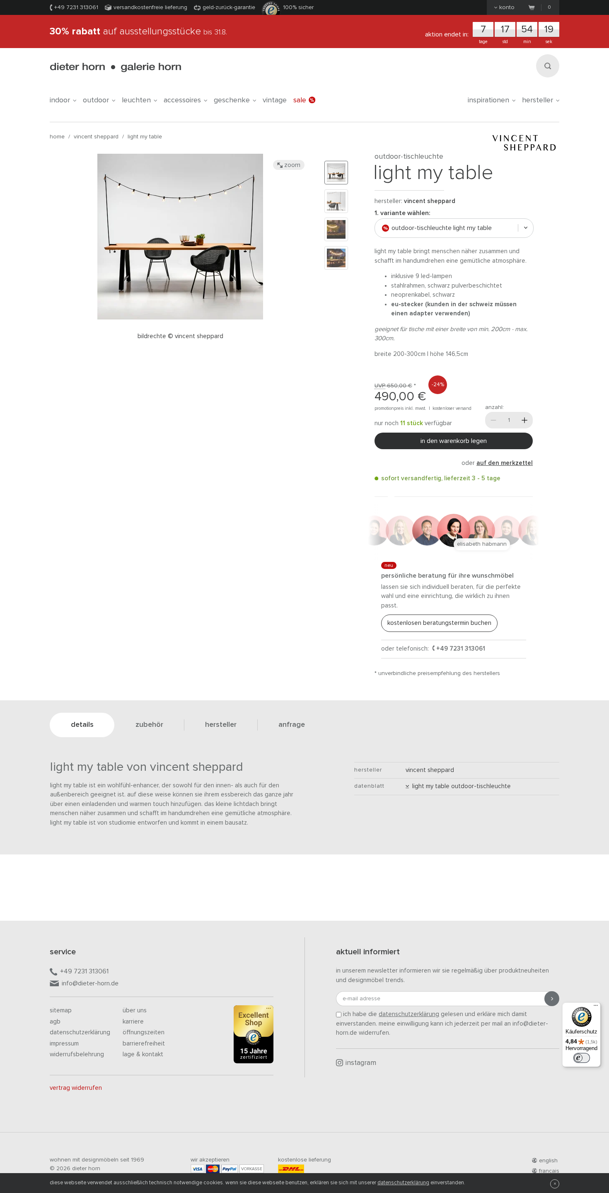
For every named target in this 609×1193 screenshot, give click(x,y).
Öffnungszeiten (143, 1032)
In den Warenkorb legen (453, 441)
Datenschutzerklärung (80, 1032)
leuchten (136, 100)
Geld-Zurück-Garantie (229, 7)
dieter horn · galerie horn (115, 67)
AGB (55, 1022)
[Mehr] (524, 420)
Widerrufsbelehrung (77, 1054)
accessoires (182, 100)
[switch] (581, 1058)
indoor (60, 100)
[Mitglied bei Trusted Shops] (253, 1036)
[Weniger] (493, 420)
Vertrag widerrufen (76, 1088)
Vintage (275, 100)
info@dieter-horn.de (90, 983)
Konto (507, 7)
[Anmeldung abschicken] (551, 998)
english (548, 1161)
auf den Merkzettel (504, 463)
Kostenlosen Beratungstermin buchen (439, 623)
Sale (299, 100)
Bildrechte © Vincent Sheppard (180, 336)
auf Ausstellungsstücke (138, 31)
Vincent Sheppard (96, 137)
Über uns (135, 1010)
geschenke (232, 100)
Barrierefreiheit (144, 1044)
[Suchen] (547, 65)
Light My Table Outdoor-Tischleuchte (460, 786)
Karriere (133, 1022)
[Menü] (596, 1007)
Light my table (145, 137)
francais (549, 1171)
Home (57, 137)
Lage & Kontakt (143, 1054)
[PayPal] (229, 1168)
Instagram (361, 1063)
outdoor (96, 100)
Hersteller (537, 100)
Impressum (64, 1044)
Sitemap (61, 1010)
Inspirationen (488, 100)
